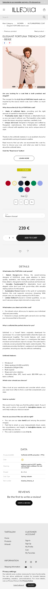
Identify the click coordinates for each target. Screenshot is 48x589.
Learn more (24, 158)
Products (7, 541)
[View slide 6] (27, 86)
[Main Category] (8, 23)
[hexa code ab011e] (8, 183)
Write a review (24, 503)
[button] (20, 251)
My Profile (29, 547)
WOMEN (20, 23)
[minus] (6, 238)
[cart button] (44, 9)
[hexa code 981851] (27, 189)
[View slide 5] (25, 86)
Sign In (27, 541)
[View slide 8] (32, 86)
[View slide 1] (13, 86)
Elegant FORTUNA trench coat (18, 26)
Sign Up (28, 544)
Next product (39, 31)
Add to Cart (31, 238)
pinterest (36, 562)
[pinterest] (10, 43)
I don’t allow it (18, 585)
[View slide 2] (17, 86)
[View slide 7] (30, 86)
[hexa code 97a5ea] (40, 183)
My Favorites (30, 553)
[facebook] (4, 43)
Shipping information (12, 567)
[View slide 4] (22, 86)
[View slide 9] (35, 86)
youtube (25, 567)
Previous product (10, 31)
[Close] (45, 2)
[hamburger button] (3, 9)
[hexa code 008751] (33, 183)
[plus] (13, 238)
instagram (31, 562)
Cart (27, 550)
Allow (31, 585)
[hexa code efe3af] (14, 183)
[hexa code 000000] (27, 183)
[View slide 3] (20, 86)
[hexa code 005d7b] (20, 189)
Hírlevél (7, 545)
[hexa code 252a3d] (20, 183)
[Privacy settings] (31, 567)
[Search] (44, 17)
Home (6, 538)
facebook (25, 562)
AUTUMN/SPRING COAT (36, 23)
